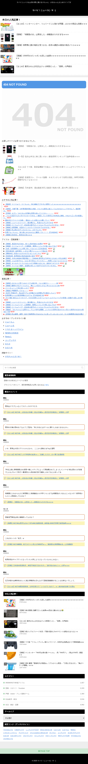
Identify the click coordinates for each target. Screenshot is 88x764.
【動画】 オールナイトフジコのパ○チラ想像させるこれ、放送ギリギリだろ (32, 263)
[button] (82, 367)
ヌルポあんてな (8, 738)
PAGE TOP (45, 751)
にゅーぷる (9, 326)
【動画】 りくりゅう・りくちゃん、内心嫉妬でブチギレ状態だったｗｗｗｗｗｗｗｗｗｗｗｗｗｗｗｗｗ (43, 204)
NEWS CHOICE (11, 333)
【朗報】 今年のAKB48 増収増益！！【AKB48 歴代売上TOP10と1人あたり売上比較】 (36, 258)
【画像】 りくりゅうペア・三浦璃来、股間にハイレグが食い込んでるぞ (31, 246)
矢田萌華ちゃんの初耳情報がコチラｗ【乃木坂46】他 (24, 295)
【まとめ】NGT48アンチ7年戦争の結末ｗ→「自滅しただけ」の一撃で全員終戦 (35, 454)
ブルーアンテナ (28, 736)
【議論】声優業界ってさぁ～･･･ (16, 290)
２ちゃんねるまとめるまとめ (39, 733)
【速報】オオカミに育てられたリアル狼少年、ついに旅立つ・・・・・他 (31, 283)
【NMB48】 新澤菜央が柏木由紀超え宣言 (20, 256)
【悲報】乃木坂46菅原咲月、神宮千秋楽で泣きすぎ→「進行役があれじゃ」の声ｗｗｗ (38, 565)
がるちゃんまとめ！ (13, 356)
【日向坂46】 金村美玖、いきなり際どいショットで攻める (26, 251)
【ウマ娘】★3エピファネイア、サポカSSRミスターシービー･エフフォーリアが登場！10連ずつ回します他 (43, 298)
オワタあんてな (76, 736)
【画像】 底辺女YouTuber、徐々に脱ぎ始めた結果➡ (24, 244)
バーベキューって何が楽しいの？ (17, 288)
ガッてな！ (52, 733)
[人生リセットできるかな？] (14, 272)
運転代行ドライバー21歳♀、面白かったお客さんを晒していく (27, 220)
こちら (46, 385)
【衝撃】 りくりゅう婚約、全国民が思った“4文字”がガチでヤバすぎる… (31, 266)
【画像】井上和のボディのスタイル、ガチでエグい (23, 230)
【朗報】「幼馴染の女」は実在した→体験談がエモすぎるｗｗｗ (30, 502)
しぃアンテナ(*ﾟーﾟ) (32, 730)
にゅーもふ (9, 322)
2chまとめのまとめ (46, 730)
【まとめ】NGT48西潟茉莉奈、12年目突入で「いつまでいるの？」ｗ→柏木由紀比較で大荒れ (41, 586)
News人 (8, 337)
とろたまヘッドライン (14, 329)
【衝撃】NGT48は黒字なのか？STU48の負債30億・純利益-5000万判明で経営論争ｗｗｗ (39, 523)
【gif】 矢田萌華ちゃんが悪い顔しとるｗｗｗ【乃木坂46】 (26, 249)
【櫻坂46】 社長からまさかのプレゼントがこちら (23, 253)
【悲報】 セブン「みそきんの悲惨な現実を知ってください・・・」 (29, 213)
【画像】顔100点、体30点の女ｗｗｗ (18, 235)
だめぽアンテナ (19, 730)
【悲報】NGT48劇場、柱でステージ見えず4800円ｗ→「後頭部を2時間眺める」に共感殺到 (40, 544)
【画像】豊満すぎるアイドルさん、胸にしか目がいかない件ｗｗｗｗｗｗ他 (32, 286)
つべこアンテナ (39, 736)
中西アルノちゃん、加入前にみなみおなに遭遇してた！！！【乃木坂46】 (31, 232)
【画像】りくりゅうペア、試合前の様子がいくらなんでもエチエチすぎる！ (32, 225)
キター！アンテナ (50, 736)
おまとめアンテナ (15, 736)
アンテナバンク (23, 733)
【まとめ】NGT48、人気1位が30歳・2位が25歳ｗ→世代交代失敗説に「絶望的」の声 (38, 412)
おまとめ (8, 348)
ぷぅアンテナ (10, 340)
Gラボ (7, 344)
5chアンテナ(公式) (64, 736)
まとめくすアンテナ (74, 733)
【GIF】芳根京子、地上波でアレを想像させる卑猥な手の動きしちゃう (30, 293)
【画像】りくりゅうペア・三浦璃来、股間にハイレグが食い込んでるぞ (30, 305)
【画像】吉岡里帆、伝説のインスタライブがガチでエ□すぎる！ (28, 227)
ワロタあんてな (8, 730)
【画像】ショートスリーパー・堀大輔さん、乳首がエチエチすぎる (29, 223)
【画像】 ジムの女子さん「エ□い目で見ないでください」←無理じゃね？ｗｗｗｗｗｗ (36, 261)
